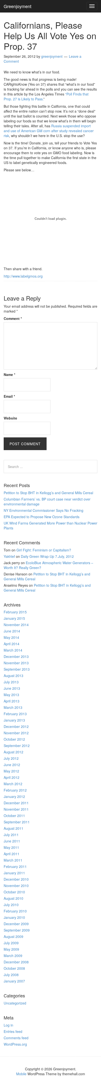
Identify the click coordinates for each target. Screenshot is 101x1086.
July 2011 (11, 834)
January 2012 (14, 796)
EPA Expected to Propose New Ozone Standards (41, 516)
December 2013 (16, 656)
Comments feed (16, 1037)
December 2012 (16, 726)
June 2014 (12, 631)
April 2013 (11, 701)
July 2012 (11, 758)
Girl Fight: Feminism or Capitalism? (43, 550)
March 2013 (13, 707)
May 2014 (11, 637)
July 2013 (11, 681)
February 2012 (15, 790)
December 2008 (16, 961)
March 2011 (13, 860)
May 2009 (11, 949)
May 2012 (11, 771)
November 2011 (16, 809)
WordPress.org (15, 1044)
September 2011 (17, 821)
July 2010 (11, 904)
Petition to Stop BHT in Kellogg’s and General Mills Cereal (48, 492)
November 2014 (16, 624)
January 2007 (14, 981)
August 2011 (13, 828)
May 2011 (11, 847)
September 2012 (17, 745)
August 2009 (13, 936)
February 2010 (15, 911)
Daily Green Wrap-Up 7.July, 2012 (47, 556)
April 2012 (11, 777)
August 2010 (13, 898)
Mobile (21, 1073)
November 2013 (16, 662)
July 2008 (11, 974)
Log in (8, 1025)
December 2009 (16, 923)
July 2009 (11, 942)
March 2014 (13, 650)
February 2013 (15, 713)
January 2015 (14, 618)
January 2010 (14, 917)
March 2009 (13, 955)
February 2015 (15, 611)
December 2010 (16, 879)
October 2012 (14, 739)
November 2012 (16, 732)
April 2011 (11, 853)
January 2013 (14, 720)
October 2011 (14, 815)
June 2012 (12, 764)
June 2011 (12, 841)
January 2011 (14, 872)
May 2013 (11, 694)
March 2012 (13, 783)
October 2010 (14, 891)
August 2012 (13, 751)
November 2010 (16, 885)
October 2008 (14, 968)
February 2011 (15, 866)
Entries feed (13, 1031)
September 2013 (17, 669)
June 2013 (12, 688)
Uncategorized (15, 1003)
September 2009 (17, 930)
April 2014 (11, 643)
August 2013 (13, 675)
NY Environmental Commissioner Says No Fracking (43, 510)
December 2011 (16, 802)
